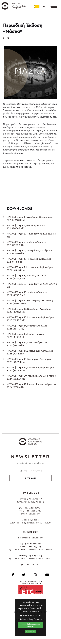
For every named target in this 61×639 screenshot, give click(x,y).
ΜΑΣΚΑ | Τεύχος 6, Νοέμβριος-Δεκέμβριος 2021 (29, 260)
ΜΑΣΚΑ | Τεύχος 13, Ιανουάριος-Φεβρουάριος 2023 (31, 319)
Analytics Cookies (32, 615)
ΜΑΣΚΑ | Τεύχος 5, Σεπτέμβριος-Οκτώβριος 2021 (29, 252)
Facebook (12, 574)
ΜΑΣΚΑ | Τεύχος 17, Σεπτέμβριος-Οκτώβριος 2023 (30, 352)
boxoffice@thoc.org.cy (30, 537)
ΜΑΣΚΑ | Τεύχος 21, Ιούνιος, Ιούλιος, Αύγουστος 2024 (32, 386)
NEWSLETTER (30, 457)
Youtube (47, 574)
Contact (43, 6)
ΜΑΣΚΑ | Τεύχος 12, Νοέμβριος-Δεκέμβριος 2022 (29, 310)
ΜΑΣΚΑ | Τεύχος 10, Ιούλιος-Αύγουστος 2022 (27, 294)
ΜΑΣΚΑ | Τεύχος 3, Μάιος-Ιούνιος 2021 (31, 235)
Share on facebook (5, 38)
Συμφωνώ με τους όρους (32, 471)
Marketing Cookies (32, 619)
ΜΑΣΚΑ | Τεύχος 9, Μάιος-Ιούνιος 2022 (32, 285)
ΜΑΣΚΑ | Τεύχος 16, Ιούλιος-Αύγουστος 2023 (27, 344)
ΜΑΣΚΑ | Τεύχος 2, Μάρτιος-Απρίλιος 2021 (26, 227)
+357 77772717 (33, 564)
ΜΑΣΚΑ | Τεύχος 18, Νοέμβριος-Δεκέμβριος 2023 (29, 360)
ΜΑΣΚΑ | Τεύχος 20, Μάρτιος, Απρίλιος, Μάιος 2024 (31, 377)
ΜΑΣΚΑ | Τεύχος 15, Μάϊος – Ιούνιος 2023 (25, 335)
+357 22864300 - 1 (33, 507)
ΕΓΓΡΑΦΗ (30, 478)
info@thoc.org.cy (30, 513)
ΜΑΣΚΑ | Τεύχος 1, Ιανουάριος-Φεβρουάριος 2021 (30, 218)
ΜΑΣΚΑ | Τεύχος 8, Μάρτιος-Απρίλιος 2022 (26, 277)
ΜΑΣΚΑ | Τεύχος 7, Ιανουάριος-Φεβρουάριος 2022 (30, 269)
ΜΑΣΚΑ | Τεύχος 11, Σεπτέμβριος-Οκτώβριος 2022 (30, 302)
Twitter (9, 38)
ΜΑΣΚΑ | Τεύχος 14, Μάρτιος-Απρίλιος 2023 (27, 327)
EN (50, 6)
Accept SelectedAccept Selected (30, 625)
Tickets (36, 6)
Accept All (30, 631)
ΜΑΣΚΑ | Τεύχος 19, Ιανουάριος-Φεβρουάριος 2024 (31, 369)
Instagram (35, 574)
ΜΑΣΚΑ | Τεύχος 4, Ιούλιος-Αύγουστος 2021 (27, 243)
